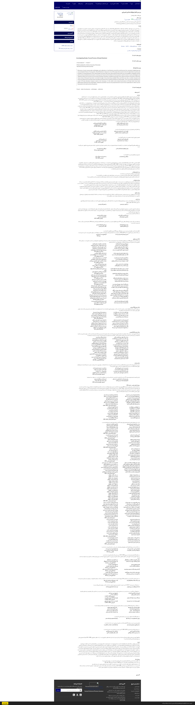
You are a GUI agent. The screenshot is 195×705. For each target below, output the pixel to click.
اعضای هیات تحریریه (135, 691)
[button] (161, 703)
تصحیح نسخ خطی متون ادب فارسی (134, 51)
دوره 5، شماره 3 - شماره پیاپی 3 (60, 13)
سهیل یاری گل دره (137, 20)
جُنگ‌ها (127, 46)
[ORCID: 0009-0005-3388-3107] (132, 19)
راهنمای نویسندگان (89, 4)
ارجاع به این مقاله (68, 37)
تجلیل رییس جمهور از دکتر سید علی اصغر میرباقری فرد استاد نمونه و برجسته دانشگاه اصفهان (116, 691)
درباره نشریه (136, 689)
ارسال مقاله (80, 4)
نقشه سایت (137, 698)
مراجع (137, 675)
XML (71, 26)
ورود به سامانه (66, 7)
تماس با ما (68, 4)
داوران (74, 4)
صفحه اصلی (137, 4)
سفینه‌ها (123, 46)
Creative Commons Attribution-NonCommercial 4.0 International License (94, 688)
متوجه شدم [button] (5, 703)
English (57, 7)
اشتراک (58, 690)
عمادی (139, 46)
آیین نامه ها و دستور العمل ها (102, 4)
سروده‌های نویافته (133, 46)
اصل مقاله (137, 92)
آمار (71, 41)
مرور (132, 4)
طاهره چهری (127, 20)
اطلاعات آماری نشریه (114, 4)
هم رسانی (70, 33)
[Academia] (77, 695)
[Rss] (73, 695)
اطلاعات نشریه (125, 4)
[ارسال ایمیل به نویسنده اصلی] (133, 19)
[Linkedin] (80, 695)
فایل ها (70, 22)
